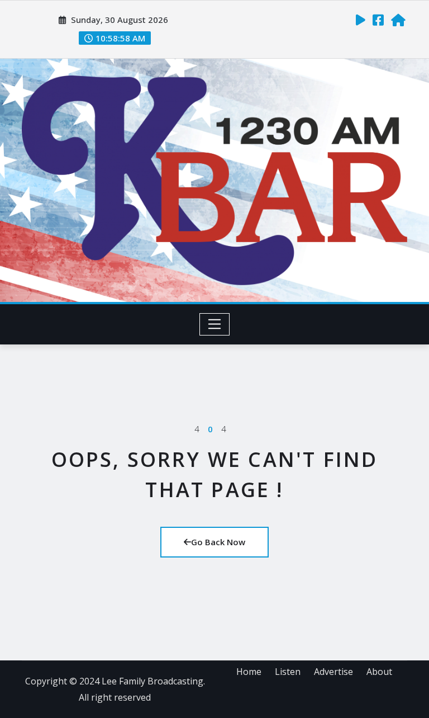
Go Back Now (218, 541)
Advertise (333, 671)
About (379, 671)
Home (248, 671)
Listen (288, 671)
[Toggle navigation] (214, 324)
